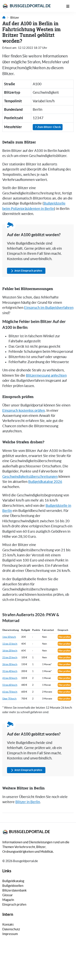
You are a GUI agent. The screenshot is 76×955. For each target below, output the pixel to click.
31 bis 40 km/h (9, 671)
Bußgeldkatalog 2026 (45, 482)
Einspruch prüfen (14, 904)
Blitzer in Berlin (27, 802)
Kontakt (8, 924)
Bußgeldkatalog (13, 881)
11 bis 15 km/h (9, 643)
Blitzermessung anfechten (46, 375)
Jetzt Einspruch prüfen (28, 270)
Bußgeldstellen (12, 885)
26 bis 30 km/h (9, 664)
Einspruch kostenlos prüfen (23, 411)
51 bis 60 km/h (9, 685)
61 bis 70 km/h (9, 691)
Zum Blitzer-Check (49, 127)
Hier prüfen (64, 637)
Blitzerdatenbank (14, 890)
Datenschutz (11, 929)
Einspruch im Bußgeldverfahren (48, 308)
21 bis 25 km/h (9, 657)
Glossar (7, 895)
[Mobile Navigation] (70, 6)
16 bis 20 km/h (9, 650)
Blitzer (14, 17)
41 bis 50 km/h (9, 678)
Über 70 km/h (9, 698)
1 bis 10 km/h (9, 637)
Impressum (10, 934)
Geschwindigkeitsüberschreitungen (30, 477)
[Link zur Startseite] (3, 17)
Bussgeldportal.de (30, 6)
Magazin (8, 899)
